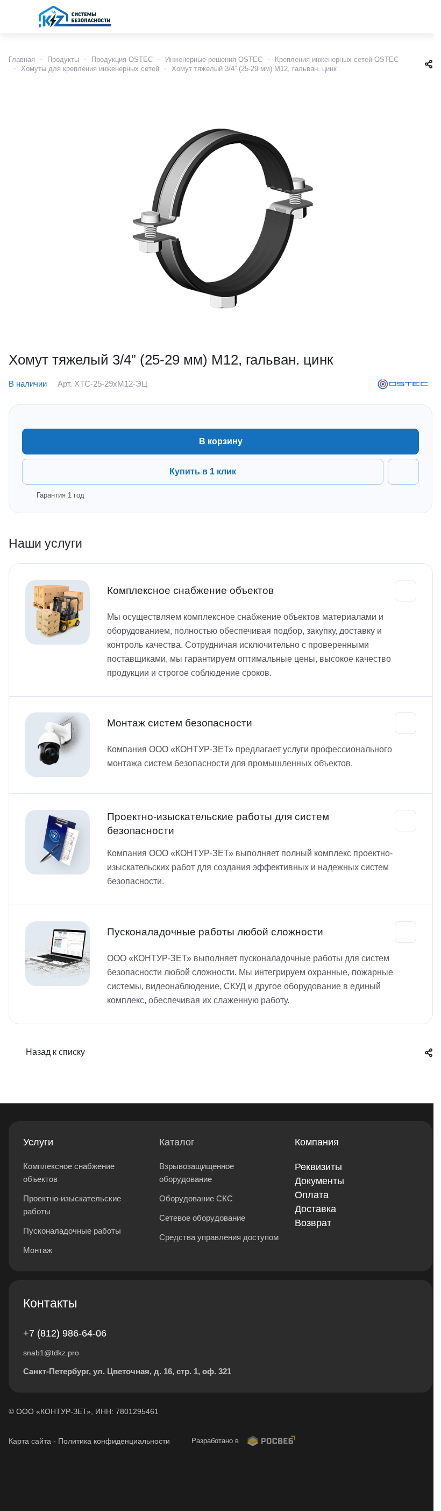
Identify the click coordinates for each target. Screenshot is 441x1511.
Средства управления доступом (219, 1237)
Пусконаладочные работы (72, 1230)
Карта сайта (30, 1441)
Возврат (313, 1223)
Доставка (315, 1209)
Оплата (312, 1195)
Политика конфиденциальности (114, 1441)
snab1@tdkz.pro (51, 1352)
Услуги (38, 1142)
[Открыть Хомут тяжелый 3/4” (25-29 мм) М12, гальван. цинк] (220, 210)
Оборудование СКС (196, 1198)
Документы (319, 1181)
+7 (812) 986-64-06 (64, 1333)
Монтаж (37, 1250)
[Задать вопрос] (403, 472)
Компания (317, 1142)
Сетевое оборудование (202, 1217)
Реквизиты (318, 1167)
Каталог (177, 1142)
